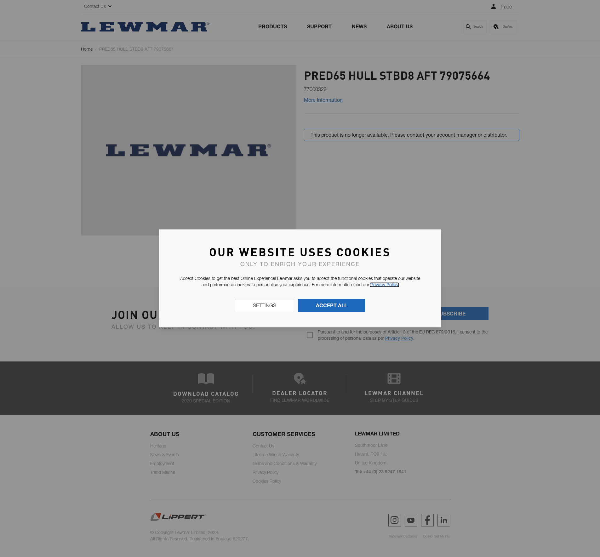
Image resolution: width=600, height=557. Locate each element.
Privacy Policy (384, 284)
